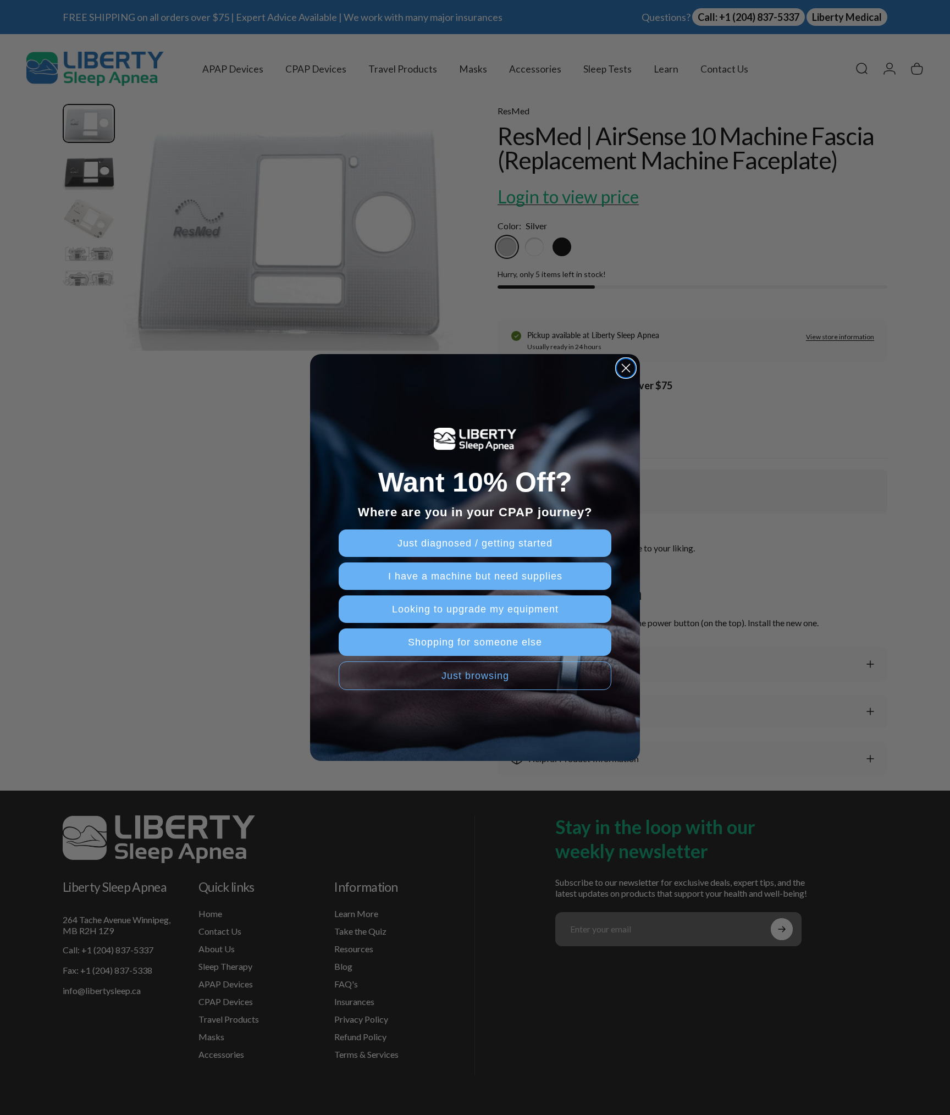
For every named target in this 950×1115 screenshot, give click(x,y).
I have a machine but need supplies (475, 576)
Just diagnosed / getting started (475, 543)
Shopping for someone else (475, 642)
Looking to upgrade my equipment (475, 609)
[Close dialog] (626, 368)
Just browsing (475, 675)
